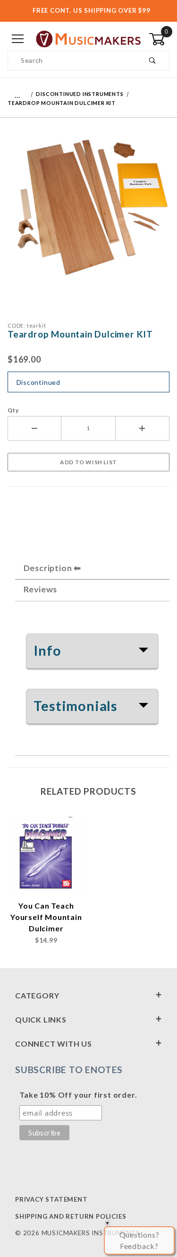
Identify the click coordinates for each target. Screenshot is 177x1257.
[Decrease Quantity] (34, 428)
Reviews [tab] (41, 589)
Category (37, 995)
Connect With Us (53, 1043)
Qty (13, 410)
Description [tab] (48, 568)
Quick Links (41, 1019)
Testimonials (76, 706)
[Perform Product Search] (152, 60)
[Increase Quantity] (142, 428)
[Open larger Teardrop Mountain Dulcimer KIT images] (88, 212)
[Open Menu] (18, 39)
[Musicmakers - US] (88, 39)
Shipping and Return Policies (70, 1216)
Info (47, 650)
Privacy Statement (51, 1199)
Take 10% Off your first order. (78, 1094)
